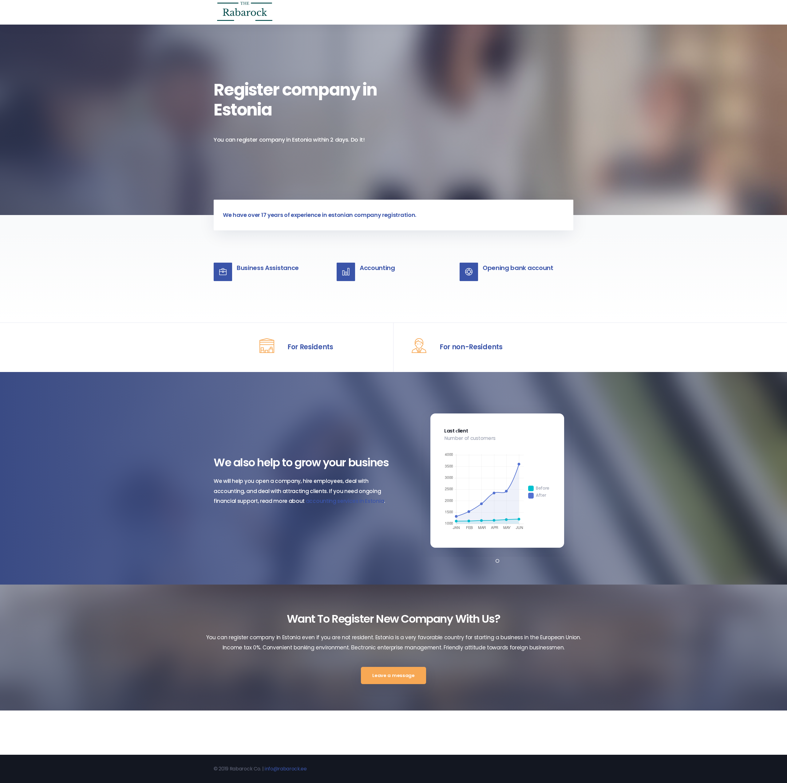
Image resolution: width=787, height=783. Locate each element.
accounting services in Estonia (345, 501)
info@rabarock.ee (286, 768)
